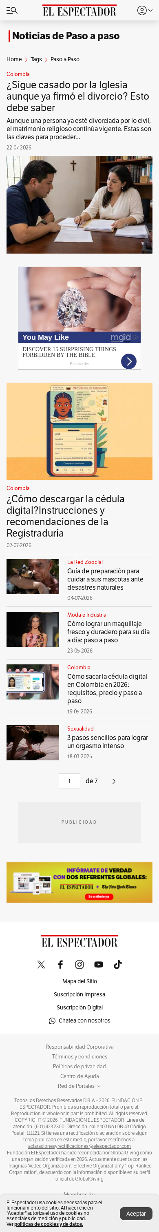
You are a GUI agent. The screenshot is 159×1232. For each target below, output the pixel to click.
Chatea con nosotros (84, 1020)
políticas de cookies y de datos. (48, 1224)
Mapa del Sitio (79, 981)
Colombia (18, 74)
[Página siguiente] (114, 784)
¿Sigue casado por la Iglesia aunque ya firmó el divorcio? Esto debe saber (78, 96)
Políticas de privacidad (79, 1066)
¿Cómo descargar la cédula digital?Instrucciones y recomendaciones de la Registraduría (66, 516)
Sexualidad (80, 729)
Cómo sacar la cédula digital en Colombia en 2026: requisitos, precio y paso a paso (107, 689)
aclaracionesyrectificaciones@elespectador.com (79, 1146)
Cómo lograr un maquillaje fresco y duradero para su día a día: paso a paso (108, 632)
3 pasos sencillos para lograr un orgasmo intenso (107, 742)
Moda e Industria (86, 615)
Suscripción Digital (80, 1007)
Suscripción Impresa (79, 994)
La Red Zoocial (85, 562)
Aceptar (136, 1213)
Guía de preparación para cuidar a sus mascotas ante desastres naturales (105, 579)
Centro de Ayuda (79, 1076)
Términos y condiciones (79, 1057)
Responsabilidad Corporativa (80, 1047)
